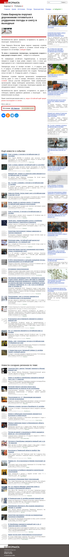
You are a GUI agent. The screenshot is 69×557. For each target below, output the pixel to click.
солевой (4, 81)
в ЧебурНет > (57, 9)
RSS (14, 555)
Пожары (48, 9)
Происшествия (38, 9)
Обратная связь (8, 552)
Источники (21, 9)
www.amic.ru (7, 34)
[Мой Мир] (17, 115)
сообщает (23, 49)
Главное (7, 9)
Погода (29, 9)
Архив (14, 9)
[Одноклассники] (8, 115)
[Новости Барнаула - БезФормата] (10, 2)
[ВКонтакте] (3, 115)
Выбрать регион (8, 553)
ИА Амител (15, 108)
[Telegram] (12, 115)
